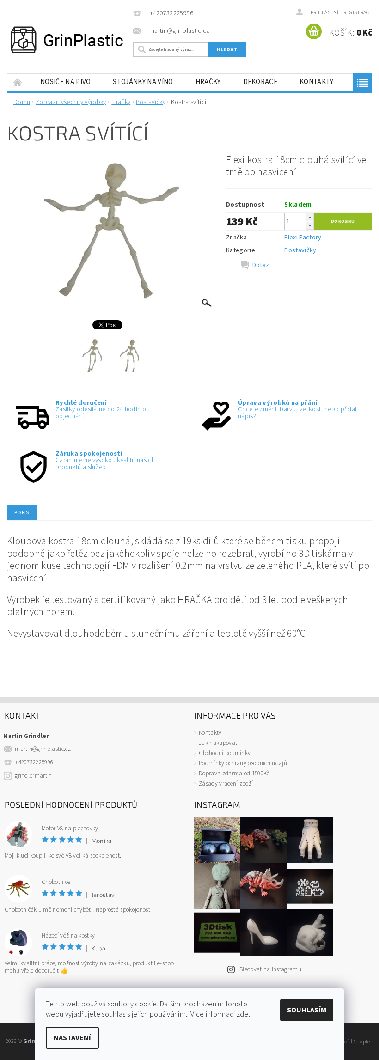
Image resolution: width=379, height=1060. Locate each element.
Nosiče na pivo (65, 82)
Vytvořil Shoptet (353, 1041)
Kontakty (317, 82)
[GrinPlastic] (67, 39)
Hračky (208, 82)
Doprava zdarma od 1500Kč (234, 773)
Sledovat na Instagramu (270, 969)
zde (243, 1014)
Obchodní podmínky (225, 753)
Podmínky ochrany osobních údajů (243, 763)
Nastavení (72, 1038)
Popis (21, 513)
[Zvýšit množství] (310, 217)
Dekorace (260, 82)
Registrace (357, 13)
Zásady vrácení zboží (226, 784)
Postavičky (300, 250)
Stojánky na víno (143, 82)
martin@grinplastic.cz (43, 749)
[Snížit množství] (310, 225)
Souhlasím (306, 1010)
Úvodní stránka (18, 82)
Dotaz (260, 265)
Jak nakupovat (218, 743)
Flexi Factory (302, 237)
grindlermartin (33, 776)
